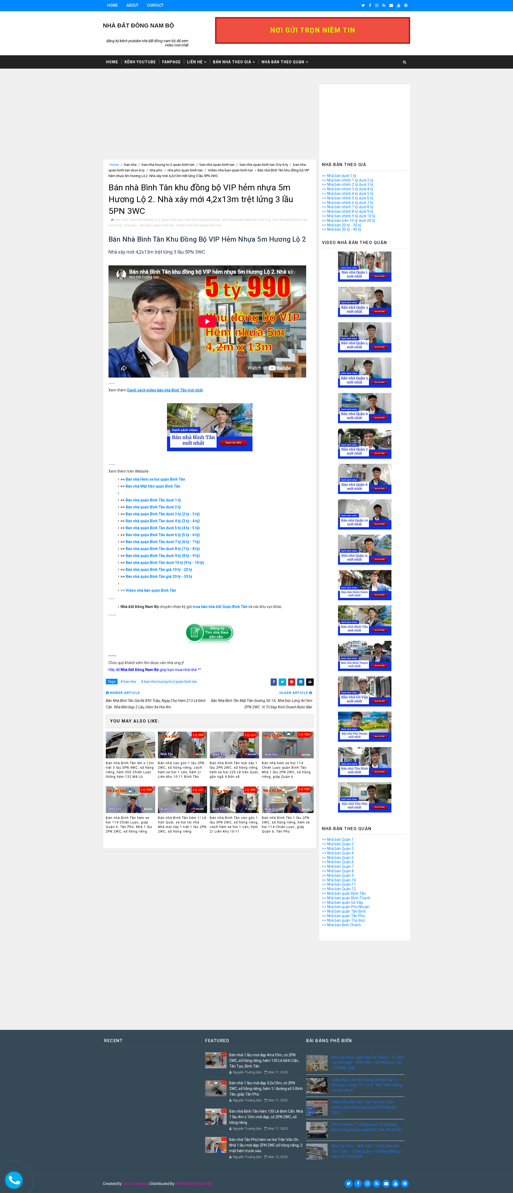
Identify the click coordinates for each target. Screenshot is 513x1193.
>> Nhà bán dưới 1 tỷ (339, 176)
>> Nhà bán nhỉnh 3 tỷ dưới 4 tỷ (347, 189)
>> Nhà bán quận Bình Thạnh (346, 898)
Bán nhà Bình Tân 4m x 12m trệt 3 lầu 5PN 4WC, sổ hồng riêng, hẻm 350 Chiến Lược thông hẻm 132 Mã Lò (130, 769)
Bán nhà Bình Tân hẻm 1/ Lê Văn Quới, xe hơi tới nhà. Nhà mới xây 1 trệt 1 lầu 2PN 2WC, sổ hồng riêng (182, 824)
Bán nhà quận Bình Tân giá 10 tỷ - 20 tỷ (159, 569)
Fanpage (171, 62)
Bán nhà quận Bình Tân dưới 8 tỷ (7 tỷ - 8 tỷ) (163, 549)
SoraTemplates (135, 1184)
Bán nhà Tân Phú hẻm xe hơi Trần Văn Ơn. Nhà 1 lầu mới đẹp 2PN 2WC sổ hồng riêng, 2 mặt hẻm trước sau (265, 1145)
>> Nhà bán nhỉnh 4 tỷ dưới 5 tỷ (347, 193)
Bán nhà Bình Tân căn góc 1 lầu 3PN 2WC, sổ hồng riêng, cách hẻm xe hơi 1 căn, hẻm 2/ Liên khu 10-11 (234, 824)
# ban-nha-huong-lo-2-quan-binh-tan (169, 682)
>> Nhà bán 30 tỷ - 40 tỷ (341, 229)
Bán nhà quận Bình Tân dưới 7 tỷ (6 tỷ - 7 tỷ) (163, 542)
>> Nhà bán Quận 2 (338, 844)
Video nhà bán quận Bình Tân (151, 590)
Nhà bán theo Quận (283, 62)
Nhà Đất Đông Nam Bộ (193, 1184)
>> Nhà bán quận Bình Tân (344, 893)
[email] (391, 5)
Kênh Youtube (140, 62)
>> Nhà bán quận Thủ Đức (343, 920)
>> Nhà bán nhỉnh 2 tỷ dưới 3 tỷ (347, 184)
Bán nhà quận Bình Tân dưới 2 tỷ (153, 507)
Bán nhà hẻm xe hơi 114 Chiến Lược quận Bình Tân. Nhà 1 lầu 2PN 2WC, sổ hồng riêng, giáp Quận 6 (286, 769)
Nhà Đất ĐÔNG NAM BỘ (138, 25)
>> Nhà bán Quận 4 (338, 853)
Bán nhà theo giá (232, 62)
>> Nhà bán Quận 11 (339, 884)
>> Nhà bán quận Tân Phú (343, 916)
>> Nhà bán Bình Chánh (341, 925)
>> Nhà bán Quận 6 (338, 862)
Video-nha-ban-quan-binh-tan (230, 170)
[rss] (384, 5)
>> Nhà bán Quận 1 (338, 839)
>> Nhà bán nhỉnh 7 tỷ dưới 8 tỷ (347, 207)
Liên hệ (195, 62)
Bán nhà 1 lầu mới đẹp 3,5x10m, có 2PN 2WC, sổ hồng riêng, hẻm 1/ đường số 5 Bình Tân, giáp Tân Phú (266, 1088)
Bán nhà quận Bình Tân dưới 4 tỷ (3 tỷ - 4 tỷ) (163, 521)
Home (112, 5)
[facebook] (370, 5)
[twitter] (363, 5)
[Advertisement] (210, 121)
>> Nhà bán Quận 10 (339, 880)
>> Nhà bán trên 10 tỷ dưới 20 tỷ (348, 220)
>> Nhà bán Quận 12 (339, 889)
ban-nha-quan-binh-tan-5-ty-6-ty (264, 165)
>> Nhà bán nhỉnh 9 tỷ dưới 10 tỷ (348, 216)
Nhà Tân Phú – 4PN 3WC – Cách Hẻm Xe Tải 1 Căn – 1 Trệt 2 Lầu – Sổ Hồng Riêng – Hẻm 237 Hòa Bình (367, 1151)
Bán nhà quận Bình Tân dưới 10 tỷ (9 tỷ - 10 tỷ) (165, 562)
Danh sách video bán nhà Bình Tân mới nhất (165, 390)
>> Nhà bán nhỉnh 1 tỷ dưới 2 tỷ (347, 180)
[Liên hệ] (12, 1178)
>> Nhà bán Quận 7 (338, 866)
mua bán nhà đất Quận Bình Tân (220, 607)
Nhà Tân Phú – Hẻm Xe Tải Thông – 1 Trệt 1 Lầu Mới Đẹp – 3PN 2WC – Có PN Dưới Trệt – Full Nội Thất (368, 1062)
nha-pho (156, 170)
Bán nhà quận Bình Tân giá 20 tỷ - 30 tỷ (159, 576)
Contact (155, 5)
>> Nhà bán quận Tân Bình (344, 911)
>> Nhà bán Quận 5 (338, 857)
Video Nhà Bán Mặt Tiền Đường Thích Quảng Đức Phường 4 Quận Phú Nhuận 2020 (364, 1107)
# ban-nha (128, 682)
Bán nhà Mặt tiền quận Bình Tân (153, 486)
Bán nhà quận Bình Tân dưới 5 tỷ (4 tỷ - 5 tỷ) (163, 528)
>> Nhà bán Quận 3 (338, 848)
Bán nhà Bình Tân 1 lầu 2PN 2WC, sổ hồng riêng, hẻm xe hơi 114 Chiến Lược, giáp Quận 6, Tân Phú (286, 824)
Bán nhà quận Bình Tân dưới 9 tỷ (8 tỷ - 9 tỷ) (163, 556)
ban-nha (130, 165)
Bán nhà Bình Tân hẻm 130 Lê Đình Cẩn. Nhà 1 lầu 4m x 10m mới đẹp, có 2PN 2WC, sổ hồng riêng (266, 1117)
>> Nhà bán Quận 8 (338, 871)
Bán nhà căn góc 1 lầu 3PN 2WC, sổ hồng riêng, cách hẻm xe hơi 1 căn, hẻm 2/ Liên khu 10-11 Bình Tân (181, 769)
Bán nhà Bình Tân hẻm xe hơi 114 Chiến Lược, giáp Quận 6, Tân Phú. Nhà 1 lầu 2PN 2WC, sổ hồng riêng (129, 824)
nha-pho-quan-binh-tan (185, 170)
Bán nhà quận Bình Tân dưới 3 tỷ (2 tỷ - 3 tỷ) (163, 514)
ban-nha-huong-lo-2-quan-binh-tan (168, 165)
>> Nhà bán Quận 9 (338, 875)
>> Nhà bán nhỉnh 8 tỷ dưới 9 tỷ (347, 211)
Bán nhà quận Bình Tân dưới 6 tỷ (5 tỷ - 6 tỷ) (163, 535)
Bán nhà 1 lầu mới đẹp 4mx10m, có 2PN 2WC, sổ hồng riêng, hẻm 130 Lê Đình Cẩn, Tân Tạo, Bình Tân (264, 1060)
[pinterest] (406, 5)
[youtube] (399, 5)
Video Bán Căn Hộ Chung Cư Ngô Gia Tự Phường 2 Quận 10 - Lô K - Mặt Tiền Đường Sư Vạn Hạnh (367, 1085)
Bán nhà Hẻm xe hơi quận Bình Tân (155, 479)
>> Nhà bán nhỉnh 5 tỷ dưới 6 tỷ (347, 198)
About (132, 5)
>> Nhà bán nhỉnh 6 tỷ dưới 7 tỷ (347, 203)
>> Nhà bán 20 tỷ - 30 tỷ (341, 225)
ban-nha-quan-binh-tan (217, 165)
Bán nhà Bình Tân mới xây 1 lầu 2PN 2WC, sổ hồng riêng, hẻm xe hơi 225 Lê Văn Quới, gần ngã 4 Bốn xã (234, 769)
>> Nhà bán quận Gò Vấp (342, 902)
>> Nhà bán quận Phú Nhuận (346, 907)
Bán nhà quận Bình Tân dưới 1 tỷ (153, 500)
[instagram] (377, 5)
